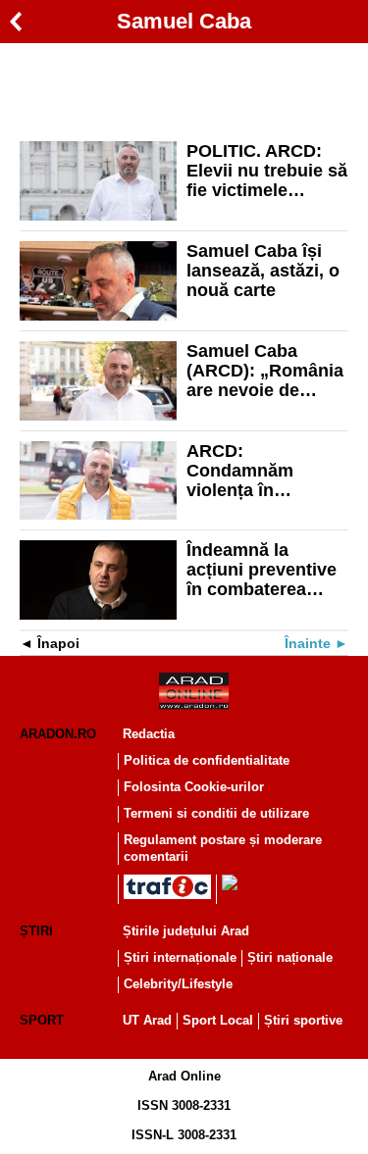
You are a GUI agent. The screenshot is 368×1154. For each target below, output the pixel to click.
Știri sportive (303, 1020)
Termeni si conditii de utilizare (216, 813)
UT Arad (147, 1020)
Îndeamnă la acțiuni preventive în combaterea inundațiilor (261, 569)
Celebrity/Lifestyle (178, 984)
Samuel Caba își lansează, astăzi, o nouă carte (263, 270)
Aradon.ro (58, 734)
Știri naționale (290, 957)
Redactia (149, 734)
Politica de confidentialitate (206, 760)
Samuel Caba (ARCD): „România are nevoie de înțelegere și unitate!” (264, 370)
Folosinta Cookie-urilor (194, 786)
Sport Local (218, 1020)
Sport (42, 1020)
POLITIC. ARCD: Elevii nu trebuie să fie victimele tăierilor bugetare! (266, 170)
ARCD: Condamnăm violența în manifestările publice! (240, 470)
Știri (36, 931)
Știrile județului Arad (186, 931)
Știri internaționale (180, 957)
